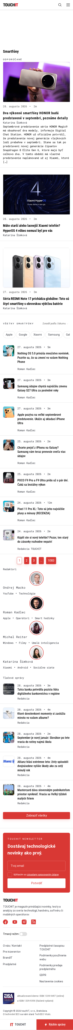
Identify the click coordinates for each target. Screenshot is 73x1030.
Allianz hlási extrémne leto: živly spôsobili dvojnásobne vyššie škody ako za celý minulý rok (42, 766)
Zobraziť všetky (36, 815)
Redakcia (23, 698)
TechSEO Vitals (43, 1014)
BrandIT (8, 957)
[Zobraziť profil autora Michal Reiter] (36, 628)
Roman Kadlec (26, 369)
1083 (51, 560)
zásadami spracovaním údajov (43, 874)
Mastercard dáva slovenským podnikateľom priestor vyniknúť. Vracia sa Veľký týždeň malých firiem (43, 794)
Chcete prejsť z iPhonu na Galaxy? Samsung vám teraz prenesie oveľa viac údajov (41, 452)
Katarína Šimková (15, 122)
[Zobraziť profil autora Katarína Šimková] (36, 653)
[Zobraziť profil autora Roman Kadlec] (36, 603)
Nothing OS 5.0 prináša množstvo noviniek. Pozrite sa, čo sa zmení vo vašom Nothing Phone (43, 358)
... (41, 560)
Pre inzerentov (12, 951)
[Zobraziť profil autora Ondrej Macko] (36, 579)
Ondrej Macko (14, 587)
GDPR (42, 975)
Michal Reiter (15, 637)
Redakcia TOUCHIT (29, 549)
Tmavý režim (11, 934)
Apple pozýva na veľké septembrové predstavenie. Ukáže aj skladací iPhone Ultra (41, 419)
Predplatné (9, 964)
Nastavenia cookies (51, 981)
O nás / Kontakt (12, 945)
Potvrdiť (36, 883)
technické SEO (12, 1014)
